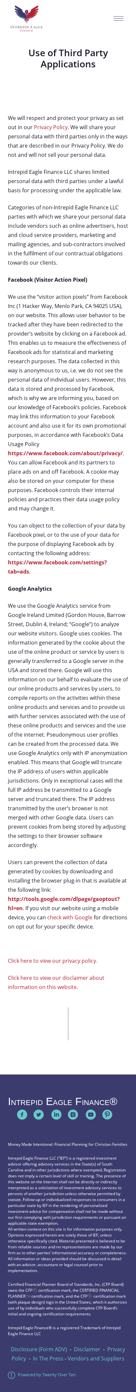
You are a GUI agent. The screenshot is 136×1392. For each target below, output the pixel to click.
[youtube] (90, 1114)
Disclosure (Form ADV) (39, 1349)
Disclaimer (87, 1349)
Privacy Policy (51, 127)
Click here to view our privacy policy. (52, 960)
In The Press (48, 1358)
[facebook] (22, 1114)
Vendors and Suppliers (96, 1358)
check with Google (69, 917)
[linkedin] (56, 1114)
